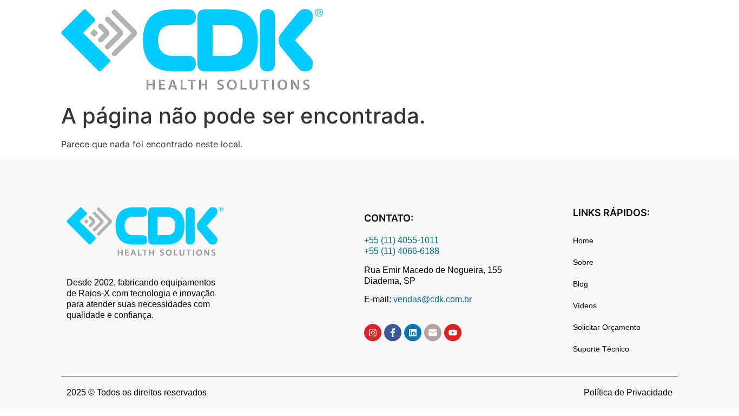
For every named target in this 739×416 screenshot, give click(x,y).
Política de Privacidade (628, 392)
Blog (580, 284)
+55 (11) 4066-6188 (401, 251)
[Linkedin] (412, 332)
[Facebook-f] (392, 332)
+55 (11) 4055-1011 (402, 240)
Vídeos (585, 305)
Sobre (583, 262)
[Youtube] (452, 332)
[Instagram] (372, 332)
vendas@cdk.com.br (432, 299)
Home (583, 240)
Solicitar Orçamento (607, 327)
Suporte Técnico (601, 348)
